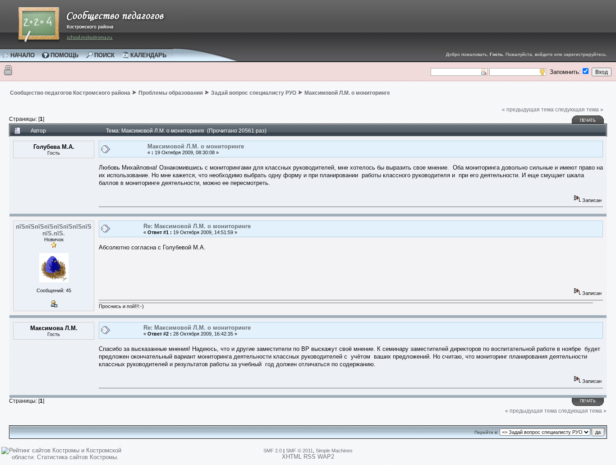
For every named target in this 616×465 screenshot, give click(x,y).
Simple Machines (334, 450)
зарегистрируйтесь (585, 54)
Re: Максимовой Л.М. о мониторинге (197, 226)
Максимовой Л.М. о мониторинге (347, 93)
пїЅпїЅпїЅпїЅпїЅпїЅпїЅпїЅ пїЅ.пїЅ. (54, 230)
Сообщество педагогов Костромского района (70, 93)
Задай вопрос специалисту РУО (253, 93)
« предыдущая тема (528, 109)
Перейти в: (486, 432)
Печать (588, 120)
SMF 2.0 (272, 450)
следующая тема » (579, 109)
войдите (544, 54)
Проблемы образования (170, 93)
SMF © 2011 (299, 450)
